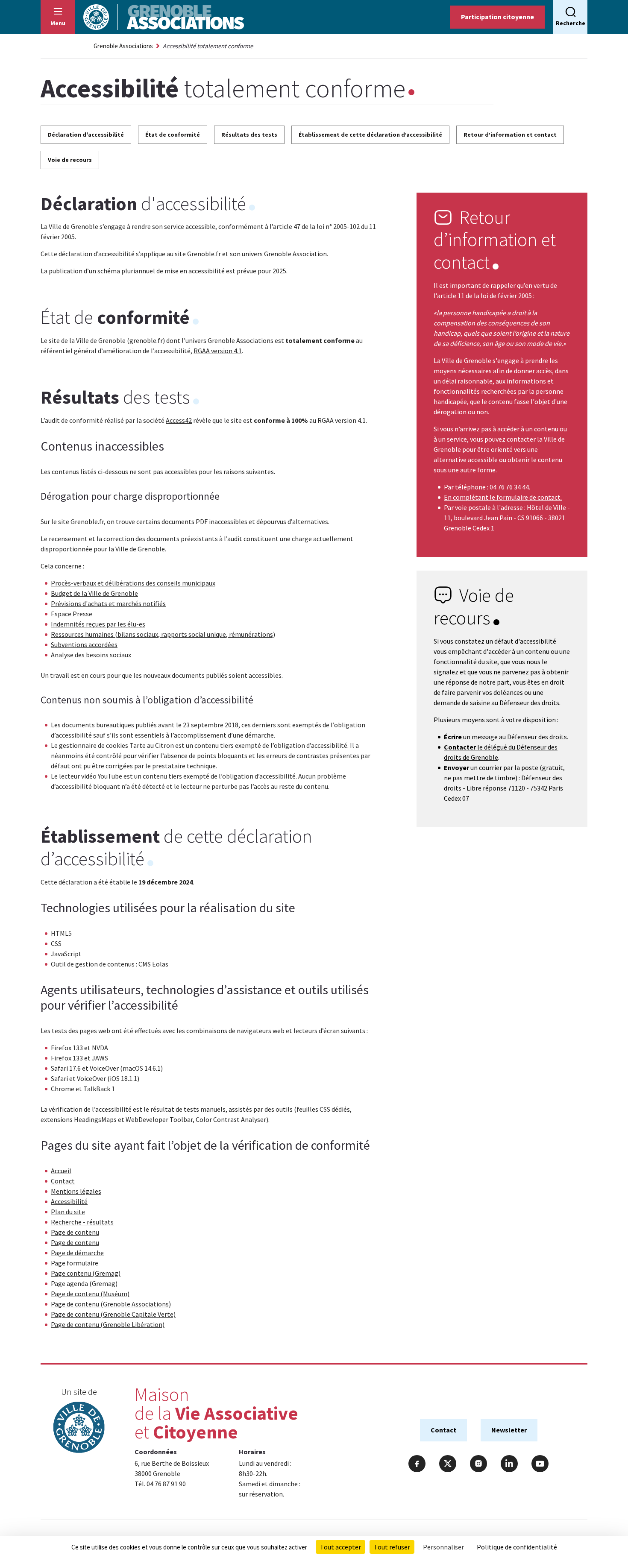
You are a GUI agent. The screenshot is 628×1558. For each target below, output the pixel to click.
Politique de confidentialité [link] (517, 1547)
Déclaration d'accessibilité (86, 134)
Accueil (61, 1170)
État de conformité (172, 134)
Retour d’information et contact (510, 134)
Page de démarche (77, 1252)
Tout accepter (340, 1547)
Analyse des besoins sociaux (91, 654)
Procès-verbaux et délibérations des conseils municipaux (133, 583)
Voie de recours (70, 160)
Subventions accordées (84, 644)
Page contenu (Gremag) (85, 1273)
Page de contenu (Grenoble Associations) (111, 1304)
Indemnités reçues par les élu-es (98, 624)
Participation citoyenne (497, 16)
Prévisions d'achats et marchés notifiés (108, 603)
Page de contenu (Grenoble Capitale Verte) (113, 1314)
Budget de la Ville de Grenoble (94, 593)
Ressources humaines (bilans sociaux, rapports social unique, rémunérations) (163, 634)
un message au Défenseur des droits (505, 736)
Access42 (179, 420)
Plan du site (68, 1211)
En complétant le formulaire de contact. (503, 497)
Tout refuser (392, 1547)
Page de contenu (75, 1232)
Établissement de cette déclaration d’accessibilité (370, 134)
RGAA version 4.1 (218, 350)
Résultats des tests (249, 134)
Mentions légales (76, 1191)
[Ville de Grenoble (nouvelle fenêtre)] (79, 1428)
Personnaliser (443, 1547)
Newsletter (509, 1430)
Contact (63, 1181)
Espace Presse (71, 613)
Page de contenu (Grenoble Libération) (107, 1324)
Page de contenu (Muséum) (90, 1293)
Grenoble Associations (123, 46)
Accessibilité (69, 1201)
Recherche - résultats (82, 1222)
